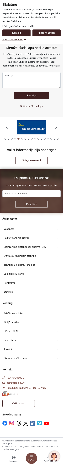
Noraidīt (16, 32)
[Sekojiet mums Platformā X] (25, 423)
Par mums (9, 282)
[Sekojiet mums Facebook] (4, 423)
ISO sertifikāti (11, 331)
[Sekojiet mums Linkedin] (32, 423)
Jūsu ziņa (8, 75)
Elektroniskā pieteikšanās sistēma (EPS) (25, 246)
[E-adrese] (8, 394)
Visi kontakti (18, 403)
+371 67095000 (15, 377)
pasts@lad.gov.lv (15, 382)
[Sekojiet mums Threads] (18, 423)
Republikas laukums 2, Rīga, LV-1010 (26, 387)
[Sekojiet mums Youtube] (46, 423)
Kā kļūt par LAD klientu (16, 237)
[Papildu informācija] (18, 394)
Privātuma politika (13, 313)
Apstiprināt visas (46, 32)
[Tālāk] (56, 127)
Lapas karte (10, 340)
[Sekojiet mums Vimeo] (39, 423)
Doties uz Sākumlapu (31, 106)
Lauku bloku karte (14, 273)
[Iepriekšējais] (7, 127)
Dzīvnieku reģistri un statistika (20, 255)
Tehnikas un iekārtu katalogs (19, 264)
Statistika (9, 291)
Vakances (9, 228)
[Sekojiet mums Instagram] (11, 423)
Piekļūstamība (11, 322)
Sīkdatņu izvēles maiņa (16, 358)
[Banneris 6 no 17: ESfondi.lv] (31, 127)
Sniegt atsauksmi (31, 160)
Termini (8, 349)
